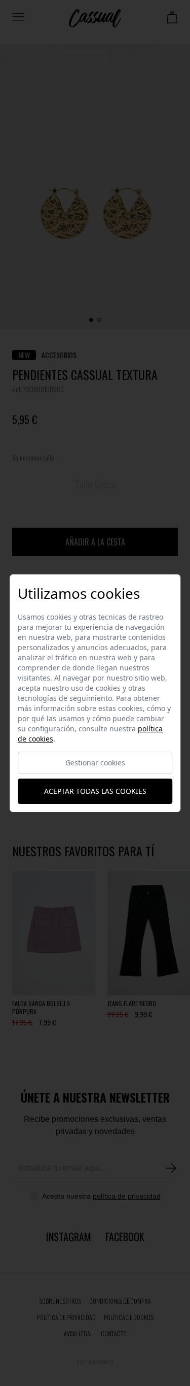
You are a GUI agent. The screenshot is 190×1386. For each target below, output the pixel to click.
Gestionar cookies (95, 762)
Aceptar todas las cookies (95, 791)
